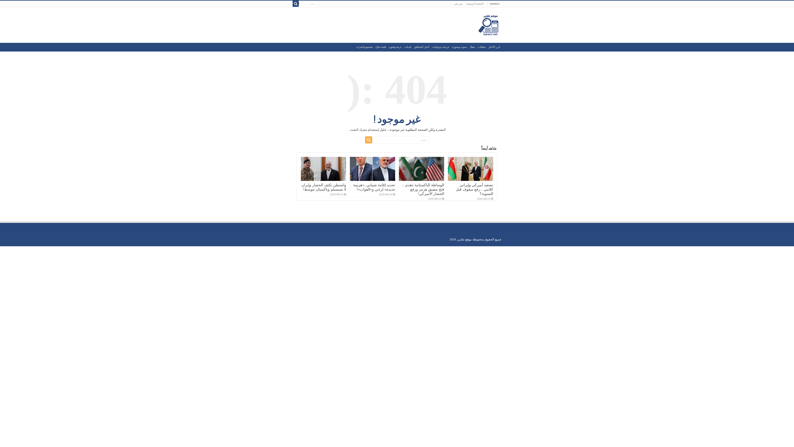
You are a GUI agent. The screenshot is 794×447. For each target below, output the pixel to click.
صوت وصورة (459, 46)
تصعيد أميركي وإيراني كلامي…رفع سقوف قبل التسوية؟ (474, 189)
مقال (472, 46)
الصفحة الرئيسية (474, 3)
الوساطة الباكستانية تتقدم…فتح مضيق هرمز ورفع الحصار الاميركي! (423, 189)
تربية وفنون (395, 46)
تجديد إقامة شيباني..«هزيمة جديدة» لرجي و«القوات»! (374, 187)
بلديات (407, 46)
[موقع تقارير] (488, 24)
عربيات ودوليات (441, 46)
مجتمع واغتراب (364, 46)
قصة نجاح (380, 46)
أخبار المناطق (421, 46)
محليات (482, 46)
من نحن (458, 3)
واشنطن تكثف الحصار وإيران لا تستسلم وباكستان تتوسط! (323, 187)
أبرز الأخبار (494, 46)
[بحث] (296, 4)
